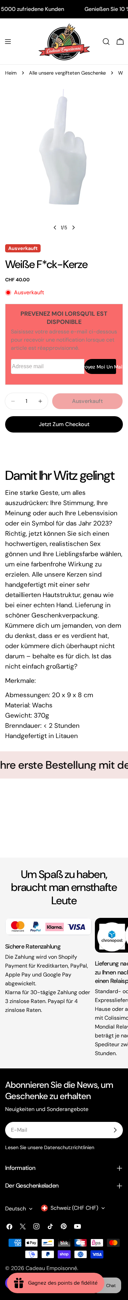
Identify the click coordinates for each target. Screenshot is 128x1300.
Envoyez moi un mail (100, 367)
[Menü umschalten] (8, 41)
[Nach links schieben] (54, 227)
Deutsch (15, 1208)
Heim (11, 73)
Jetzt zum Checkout (64, 424)
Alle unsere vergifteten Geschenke (67, 73)
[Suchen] (106, 41)
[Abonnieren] (115, 1130)
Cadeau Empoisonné (51, 1268)
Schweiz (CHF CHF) (74, 1207)
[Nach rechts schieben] (73, 227)
